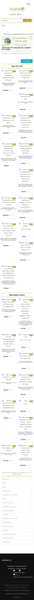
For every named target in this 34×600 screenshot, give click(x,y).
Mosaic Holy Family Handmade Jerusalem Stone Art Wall (8, 209)
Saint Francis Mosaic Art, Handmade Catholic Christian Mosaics (8, 84)
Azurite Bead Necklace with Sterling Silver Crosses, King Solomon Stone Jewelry (8, 159)
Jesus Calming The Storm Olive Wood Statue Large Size (25, 82)
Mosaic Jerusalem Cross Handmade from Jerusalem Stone (8, 412)
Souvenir (17, 514)
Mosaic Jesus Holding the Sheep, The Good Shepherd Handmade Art (25, 211)
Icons (17, 499)
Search (27, 20)
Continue (26, 61)
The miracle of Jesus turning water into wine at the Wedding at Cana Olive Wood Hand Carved (8, 282)
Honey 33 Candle (25, 229)
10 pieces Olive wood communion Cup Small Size (25, 362)
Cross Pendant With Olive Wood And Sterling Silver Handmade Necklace (25, 157)
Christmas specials (9, 534)
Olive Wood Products (17, 495)
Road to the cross (25, 340)
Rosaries (6, 530)
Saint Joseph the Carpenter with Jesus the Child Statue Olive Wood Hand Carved (9, 239)
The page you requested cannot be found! (18, 34)
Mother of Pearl (8, 526)
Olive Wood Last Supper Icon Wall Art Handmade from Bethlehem (8, 310)
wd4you (18, 597)
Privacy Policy (24, 585)
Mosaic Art (6, 542)
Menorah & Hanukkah (10, 518)
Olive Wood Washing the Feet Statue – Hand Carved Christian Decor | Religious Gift (25, 433)
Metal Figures (7, 522)
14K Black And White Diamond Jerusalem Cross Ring (8, 127)
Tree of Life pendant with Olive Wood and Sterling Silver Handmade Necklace (25, 185)
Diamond (17, 479)
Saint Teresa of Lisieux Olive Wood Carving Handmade (25, 254)
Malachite (17, 491)
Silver (17, 487)
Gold (4, 483)
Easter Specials (8, 538)
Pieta (25, 404)
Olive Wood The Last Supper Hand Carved (9, 454)
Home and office (17, 503)
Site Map (24, 587)
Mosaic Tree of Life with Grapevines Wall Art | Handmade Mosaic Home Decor (8, 350)
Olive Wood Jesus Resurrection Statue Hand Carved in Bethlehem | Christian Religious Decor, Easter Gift (25, 323)
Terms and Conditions (13, 587)
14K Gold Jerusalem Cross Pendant (8, 383)
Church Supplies (17, 511)
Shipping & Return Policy (12, 585)
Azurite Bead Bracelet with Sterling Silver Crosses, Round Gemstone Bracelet (25, 131)
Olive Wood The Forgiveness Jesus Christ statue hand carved (25, 459)
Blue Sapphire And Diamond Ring (25, 102)
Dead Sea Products (17, 507)
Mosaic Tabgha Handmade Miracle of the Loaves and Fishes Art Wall (25, 388)
